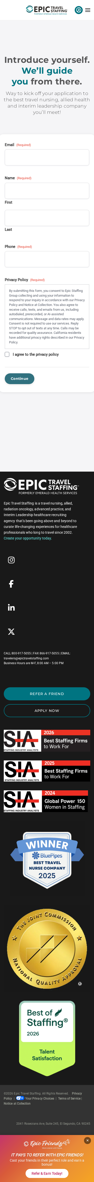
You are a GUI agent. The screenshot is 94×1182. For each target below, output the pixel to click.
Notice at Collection (17, 1103)
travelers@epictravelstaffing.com (26, 658)
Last (8, 229)
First (8, 202)
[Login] (79, 10)
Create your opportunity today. (28, 538)
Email (18, 145)
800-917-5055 (21, 653)
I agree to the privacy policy (36, 354)
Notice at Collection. (38, 305)
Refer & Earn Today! (47, 1173)
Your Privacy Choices (39, 1098)
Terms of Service (69, 1098)
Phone (18, 246)
